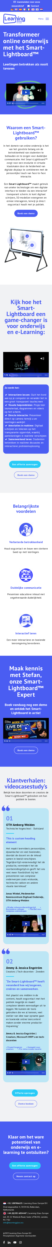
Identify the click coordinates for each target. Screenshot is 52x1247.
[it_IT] (28, 9)
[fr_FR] (24, 9)
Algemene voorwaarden (26, 1236)
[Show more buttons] (43, 103)
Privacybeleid (8, 1236)
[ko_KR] (37, 9)
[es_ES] (20, 9)
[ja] (33, 9)
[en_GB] (16, 9)
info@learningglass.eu (13, 1222)
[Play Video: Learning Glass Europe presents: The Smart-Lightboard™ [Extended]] (26, 92)
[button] (43, 18)
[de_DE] (12, 9)
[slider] (26, 103)
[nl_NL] (41, 9)
